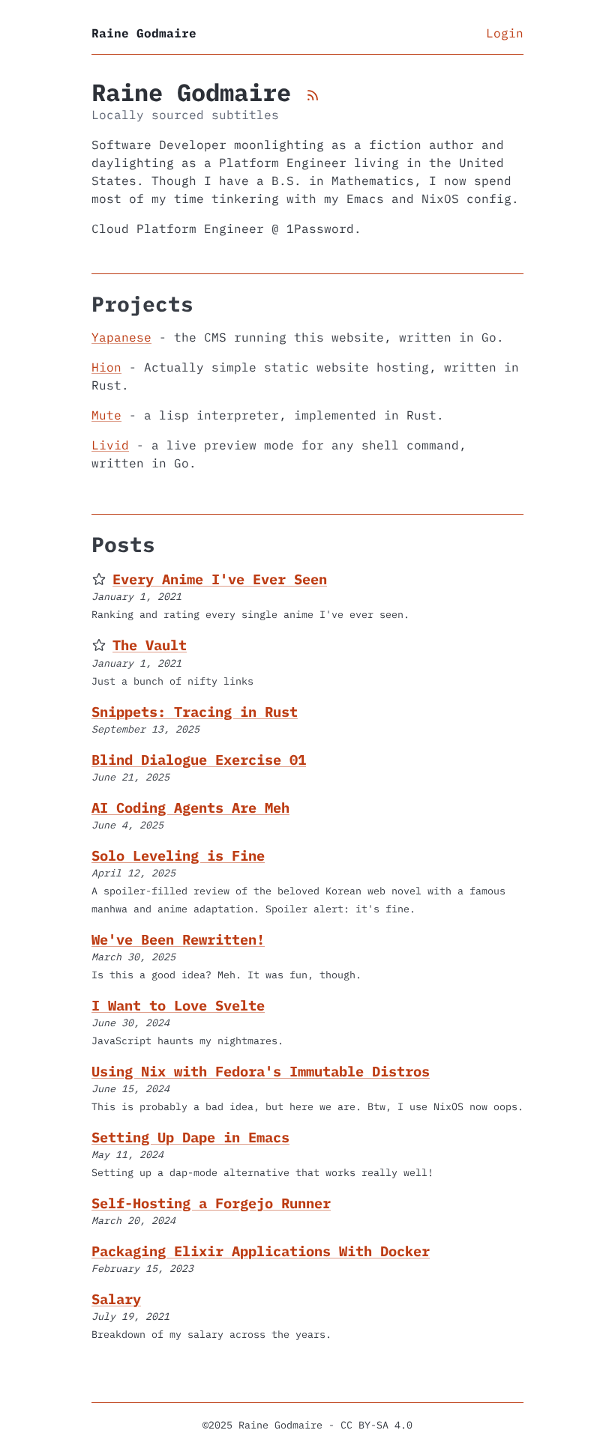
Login (505, 32)
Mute (107, 415)
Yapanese (122, 337)
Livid (110, 444)
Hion (107, 367)
